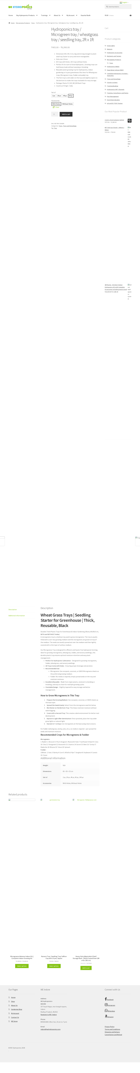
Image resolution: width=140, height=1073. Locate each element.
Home (11, 15)
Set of (53, 92)
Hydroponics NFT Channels (115, 89)
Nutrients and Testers (114, 56)
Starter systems (112, 82)
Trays (33, 23)
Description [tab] (13, 609)
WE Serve (14, 1021)
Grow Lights (111, 46)
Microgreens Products (23, 23)
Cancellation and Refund (113, 1035)
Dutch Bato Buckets (113, 100)
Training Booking (112, 86)
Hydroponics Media (113, 66)
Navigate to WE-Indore (49, 1015)
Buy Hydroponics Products (25, 15)
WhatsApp (111, 1011)
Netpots (109, 49)
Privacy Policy (109, 1027)
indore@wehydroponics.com (50, 1029)
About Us (57, 15)
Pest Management (113, 96)
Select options (22, 966)
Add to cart (66, 114)
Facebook (110, 1000)
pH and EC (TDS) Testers (115, 103)
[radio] (54, 95)
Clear (57, 107)
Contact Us (15, 1017)
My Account (71, 15)
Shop (13, 1001)
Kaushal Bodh (85, 15)
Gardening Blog (16, 1009)
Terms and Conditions (112, 1029)
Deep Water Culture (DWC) (115, 70)
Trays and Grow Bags (69, 126)
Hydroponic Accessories (114, 53)
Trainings (44, 15)
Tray (55, 128)
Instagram (111, 1005)
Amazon (110, 1017)
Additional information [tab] (17, 616)
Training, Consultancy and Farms (117, 93)
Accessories (55, 101)
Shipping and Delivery (112, 1032)
